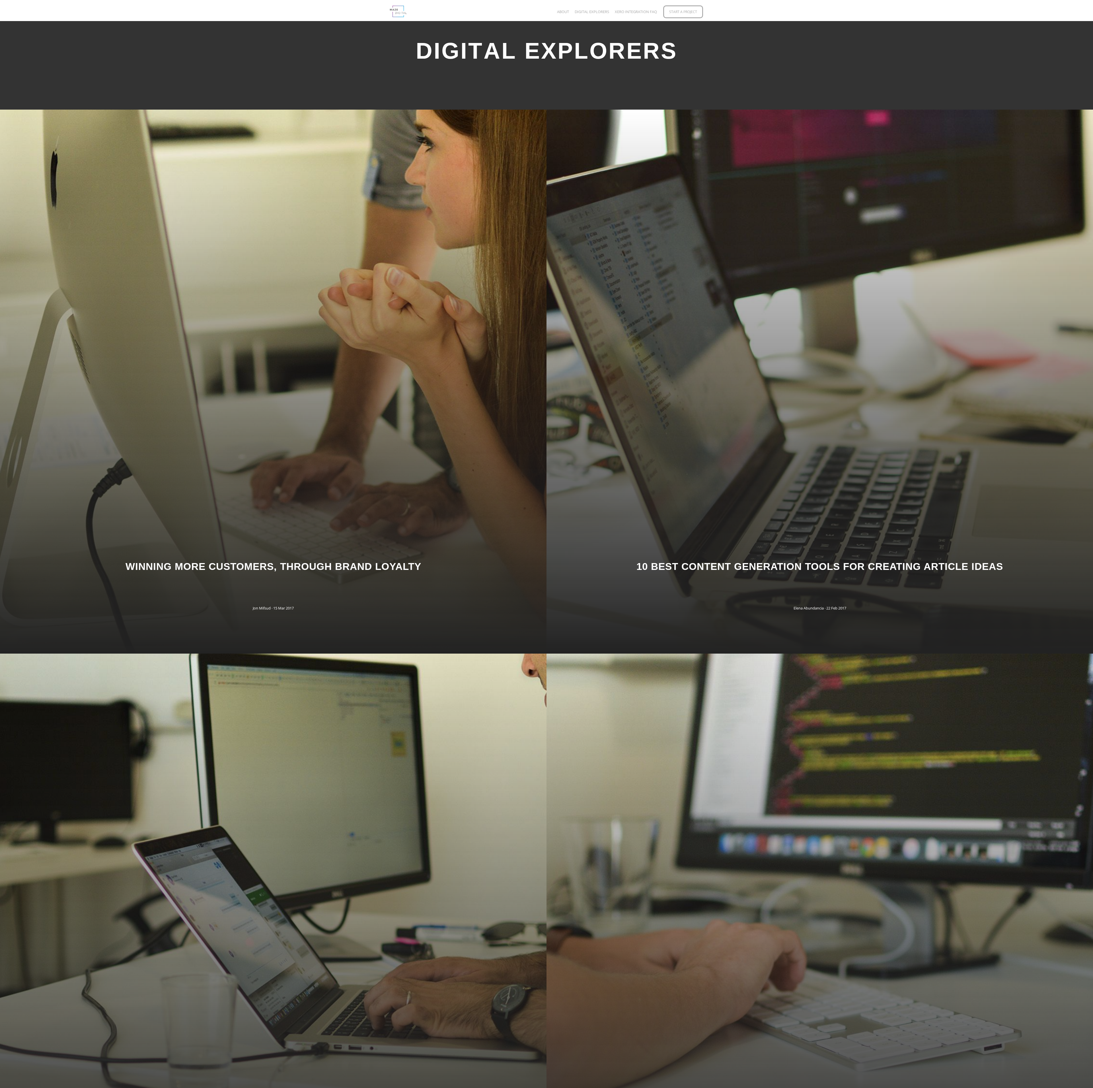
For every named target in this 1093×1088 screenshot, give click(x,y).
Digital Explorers (592, 11)
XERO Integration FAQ (636, 11)
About (563, 11)
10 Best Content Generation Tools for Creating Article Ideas (819, 566)
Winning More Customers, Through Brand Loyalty (273, 566)
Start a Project (683, 11)
